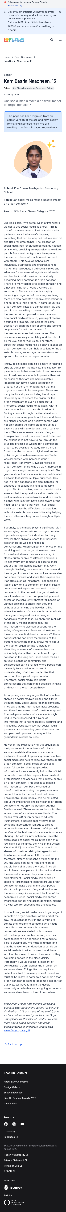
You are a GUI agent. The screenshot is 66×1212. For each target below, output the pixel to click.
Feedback (9, 1136)
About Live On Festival (16, 1081)
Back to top (15, 1044)
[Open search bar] (52, 40)
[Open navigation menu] (60, 40)
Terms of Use (11, 1165)
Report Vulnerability (14, 1154)
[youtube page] (22, 1124)
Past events (10, 1103)
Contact (8, 1131)
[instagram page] (14, 1124)
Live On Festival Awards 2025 (20, 1098)
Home (7, 57)
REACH (8, 1171)
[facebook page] (6, 1124)
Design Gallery (12, 1087)
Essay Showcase (23, 57)
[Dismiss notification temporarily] (60, 12)
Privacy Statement (14, 1160)
